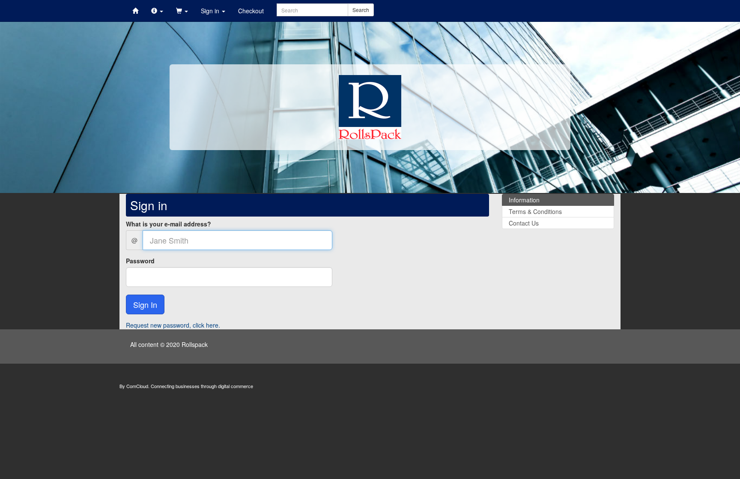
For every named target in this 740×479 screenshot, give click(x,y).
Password (140, 260)
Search (360, 9)
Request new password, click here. (173, 325)
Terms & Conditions (535, 211)
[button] (157, 10)
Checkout (251, 10)
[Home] (135, 10)
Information (524, 200)
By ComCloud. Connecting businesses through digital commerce (186, 386)
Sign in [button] (211, 10)
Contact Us (524, 223)
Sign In (145, 304)
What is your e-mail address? (168, 224)
